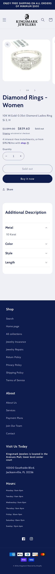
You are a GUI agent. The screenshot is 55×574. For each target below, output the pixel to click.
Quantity (7, 149)
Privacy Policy (14, 364)
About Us (11, 402)
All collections (14, 333)
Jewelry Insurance (16, 341)
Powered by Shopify (35, 566)
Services (10, 410)
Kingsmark (23, 566)
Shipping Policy (14, 372)
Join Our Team (14, 425)
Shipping (6, 133)
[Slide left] (20, 90)
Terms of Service (15, 380)
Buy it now (27, 178)
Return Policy (13, 357)
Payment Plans (14, 417)
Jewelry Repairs (14, 349)
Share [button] (10, 189)
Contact (10, 433)
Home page (12, 326)
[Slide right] (34, 90)
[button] (4, 20)
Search (10, 318)
